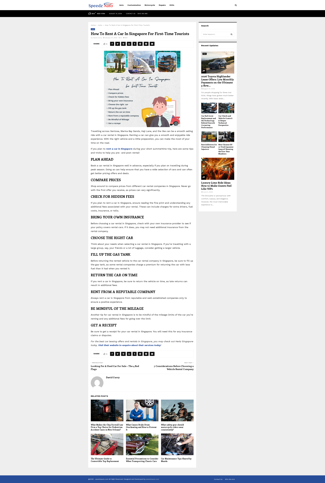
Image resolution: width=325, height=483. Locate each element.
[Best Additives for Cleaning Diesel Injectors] (209, 136)
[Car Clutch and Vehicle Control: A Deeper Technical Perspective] (226, 108)
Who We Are (142, 13)
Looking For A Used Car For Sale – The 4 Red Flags (115, 368)
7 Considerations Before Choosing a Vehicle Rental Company (174, 368)
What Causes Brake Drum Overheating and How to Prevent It (141, 427)
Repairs (162, 5)
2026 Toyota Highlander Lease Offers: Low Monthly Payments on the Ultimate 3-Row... (217, 81)
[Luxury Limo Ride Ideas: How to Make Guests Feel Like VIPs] (217, 169)
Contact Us (130, 13)
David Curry (97, 38)
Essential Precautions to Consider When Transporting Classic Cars (142, 459)
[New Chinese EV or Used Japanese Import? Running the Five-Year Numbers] (226, 136)
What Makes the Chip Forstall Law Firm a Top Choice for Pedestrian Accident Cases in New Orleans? (107, 427)
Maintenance (207, 105)
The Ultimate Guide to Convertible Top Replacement (105, 459)
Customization (134, 5)
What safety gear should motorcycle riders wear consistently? (172, 427)
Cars (204, 53)
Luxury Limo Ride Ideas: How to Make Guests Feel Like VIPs (216, 185)
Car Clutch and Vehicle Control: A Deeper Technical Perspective (225, 120)
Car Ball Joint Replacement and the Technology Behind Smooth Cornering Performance (208, 121)
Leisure (205, 160)
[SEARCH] (231, 34)
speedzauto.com (152, 479)
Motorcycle (150, 5)
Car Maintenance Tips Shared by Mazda (176, 459)
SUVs (171, 5)
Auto (121, 5)
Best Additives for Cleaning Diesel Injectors (209, 146)
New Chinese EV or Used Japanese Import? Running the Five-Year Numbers (225, 149)
